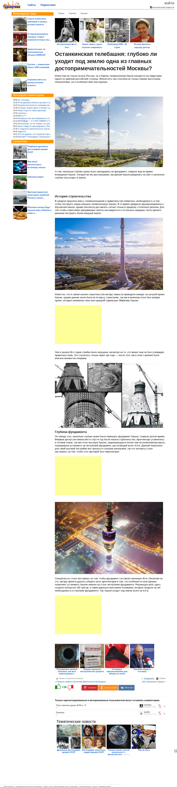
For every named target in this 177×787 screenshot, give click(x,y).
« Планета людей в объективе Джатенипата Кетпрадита (80, 681)
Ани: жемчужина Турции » (154, 681)
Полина (162, 678)
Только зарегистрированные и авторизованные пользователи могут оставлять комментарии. (107, 700)
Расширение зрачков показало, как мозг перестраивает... (67, 671)
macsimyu (147, 705)
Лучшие (84, 13)
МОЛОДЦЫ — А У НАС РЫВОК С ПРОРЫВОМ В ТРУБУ (43, 121)
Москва (62, 678)
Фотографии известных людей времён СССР (94, 751)
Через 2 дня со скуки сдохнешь (32, 110)
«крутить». (22, 113)
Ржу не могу (144, 750)
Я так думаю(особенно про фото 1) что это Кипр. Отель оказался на (49, 102)
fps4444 (147, 712)
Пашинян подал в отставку (142, 670)
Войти (169, 3)
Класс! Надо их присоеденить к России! (36, 126)
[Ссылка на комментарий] (57, 707)
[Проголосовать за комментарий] (160, 707)
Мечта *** (22, 116)
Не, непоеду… (24, 100)
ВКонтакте (129, 688)
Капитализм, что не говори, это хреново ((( (37, 123)
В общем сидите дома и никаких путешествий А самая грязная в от (48, 108)
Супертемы (20, 141)
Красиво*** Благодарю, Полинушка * (34, 137)
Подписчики (48, 5)
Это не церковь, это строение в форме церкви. (39, 134)
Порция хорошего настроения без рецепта (92, 670)
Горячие (72, 13)
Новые (61, 13)
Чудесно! (22, 131)
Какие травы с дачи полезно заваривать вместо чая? (92, 47)
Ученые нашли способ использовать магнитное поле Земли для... (119, 753)
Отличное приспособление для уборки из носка (117, 671)
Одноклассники (111, 688)
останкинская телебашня (74, 678)
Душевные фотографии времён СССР (68, 751)
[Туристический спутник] (12, 9)
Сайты (32, 5)
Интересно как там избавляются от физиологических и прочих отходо (49, 118)
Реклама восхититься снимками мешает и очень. (40, 105)
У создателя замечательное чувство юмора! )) (39, 129)
